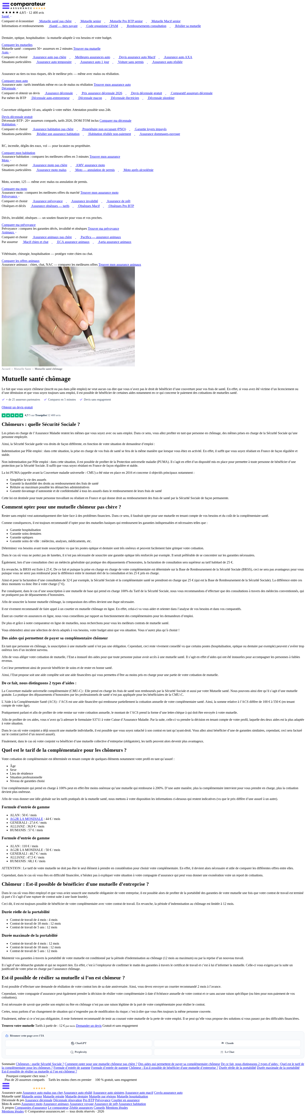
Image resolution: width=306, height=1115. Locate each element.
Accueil (6, 368)
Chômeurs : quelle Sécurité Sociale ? (40, 1064)
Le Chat (229, 1052)
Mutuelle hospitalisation (132, 1096)
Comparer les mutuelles (17, 45)
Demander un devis (89, 1025)
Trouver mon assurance (105, 156)
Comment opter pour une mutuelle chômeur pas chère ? (101, 1064)
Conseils (99, 1107)
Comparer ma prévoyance (19, 225)
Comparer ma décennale (115, 120)
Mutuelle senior (32, 1096)
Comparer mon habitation (18, 153)
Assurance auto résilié (77, 1092)
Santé (6, 16)
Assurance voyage (82, 1104)
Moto (6, 160)
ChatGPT (81, 1043)
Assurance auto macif (139, 1092)
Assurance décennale (38, 1100)
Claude (229, 1043)
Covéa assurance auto (168, 1092)
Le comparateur (58, 1107)
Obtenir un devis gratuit (17, 407)
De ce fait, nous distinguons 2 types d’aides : (250, 1064)
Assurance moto (31, 1104)
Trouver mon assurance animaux (119, 264)
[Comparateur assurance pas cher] (24, 9)
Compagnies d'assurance (31, 1107)
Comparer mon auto (15, 81)
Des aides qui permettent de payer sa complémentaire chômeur (179, 1064)
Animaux (8, 232)
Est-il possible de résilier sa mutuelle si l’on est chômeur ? (39, 1071)
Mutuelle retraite (53, 1096)
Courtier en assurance (125, 1100)
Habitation (9, 124)
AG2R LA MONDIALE (26, 819)
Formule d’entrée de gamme (71, 1067)
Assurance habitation (132, 1104)
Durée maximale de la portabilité (278, 1067)
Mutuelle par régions (102, 1096)
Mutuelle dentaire (76, 1096)
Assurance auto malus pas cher (42, 1092)
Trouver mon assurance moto (99, 192)
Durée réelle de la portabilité (237, 1067)
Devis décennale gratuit (17, 117)
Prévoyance (10, 196)
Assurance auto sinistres (108, 1092)
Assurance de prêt (106, 1104)
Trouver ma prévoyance (103, 228)
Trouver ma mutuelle (87, 48)
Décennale (9, 88)
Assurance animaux (56, 1104)
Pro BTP (88, 1100)
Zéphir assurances (81, 1107)
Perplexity (81, 1052)
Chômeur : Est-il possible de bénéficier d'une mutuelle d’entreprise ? (173, 1067)
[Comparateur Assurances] (24, 1089)
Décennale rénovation (67, 1100)
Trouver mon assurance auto (112, 84)
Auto (5, 52)
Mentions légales (117, 1107)
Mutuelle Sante (22, 368)
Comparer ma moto (14, 189)
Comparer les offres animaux (21, 261)
